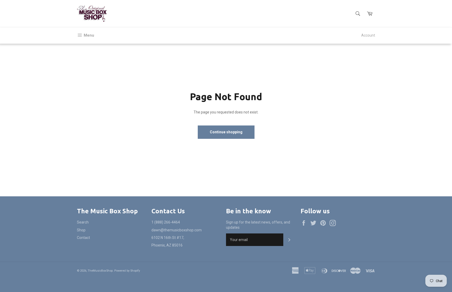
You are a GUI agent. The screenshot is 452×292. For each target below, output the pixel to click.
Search (83, 222)
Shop (81, 230)
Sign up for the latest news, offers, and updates (258, 224)
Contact (83, 238)
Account (368, 35)
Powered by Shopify (127, 270)
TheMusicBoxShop (100, 270)
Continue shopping (226, 132)
